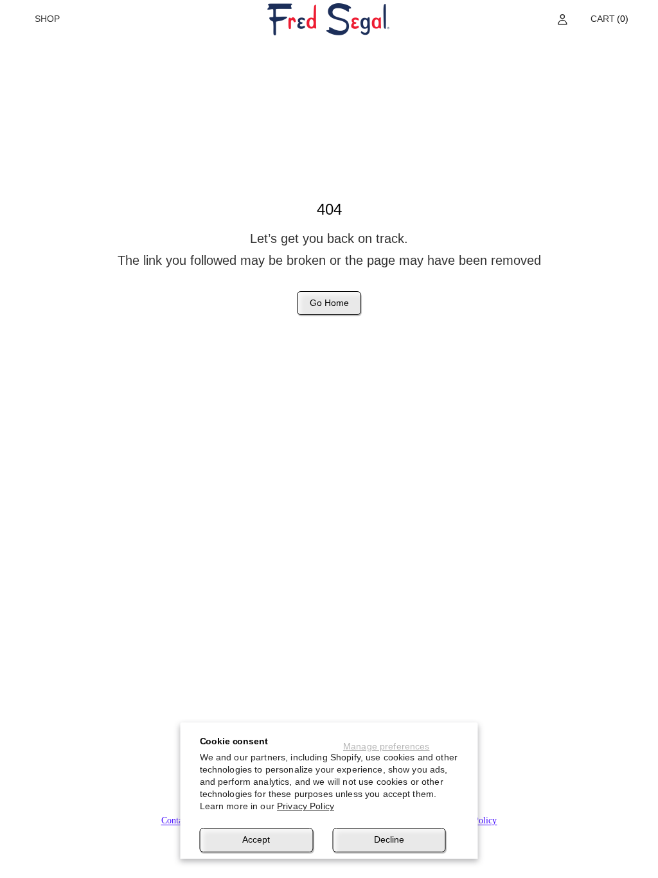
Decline (389, 839)
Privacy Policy (305, 806)
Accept (256, 839)
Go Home (329, 303)
